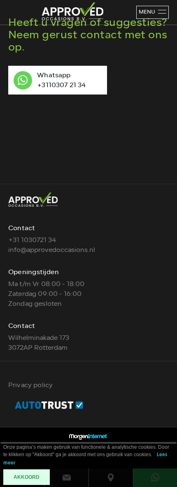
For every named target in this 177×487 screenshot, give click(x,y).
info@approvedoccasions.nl (51, 250)
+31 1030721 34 (32, 240)
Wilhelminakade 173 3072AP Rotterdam (38, 343)
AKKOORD (27, 477)
